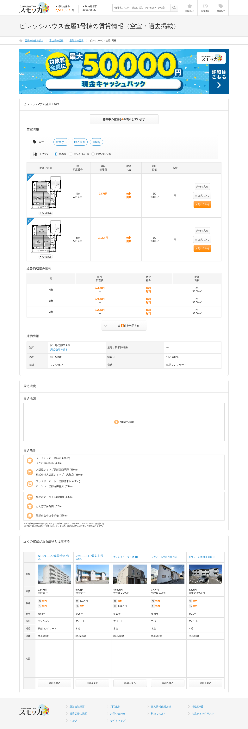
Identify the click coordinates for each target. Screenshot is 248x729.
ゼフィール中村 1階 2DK (164, 557)
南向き (96, 142)
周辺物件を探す (59, 349)
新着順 (62, 153)
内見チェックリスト (203, 713)
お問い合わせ (202, 204)
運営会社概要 (77, 706)
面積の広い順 (103, 153)
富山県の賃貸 (56, 40)
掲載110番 (197, 706)
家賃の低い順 (81, 153)
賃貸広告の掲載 (78, 713)
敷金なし (61, 142)
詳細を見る (202, 186)
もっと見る (46, 213)
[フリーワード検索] (174, 8)
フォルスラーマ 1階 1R (125, 557)
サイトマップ (117, 720)
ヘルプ (73, 720)
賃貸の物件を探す (34, 40)
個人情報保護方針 (161, 706)
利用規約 (115, 706)
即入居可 (79, 142)
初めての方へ (158, 713)
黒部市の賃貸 (77, 40)
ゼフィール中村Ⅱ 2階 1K (202, 557)
